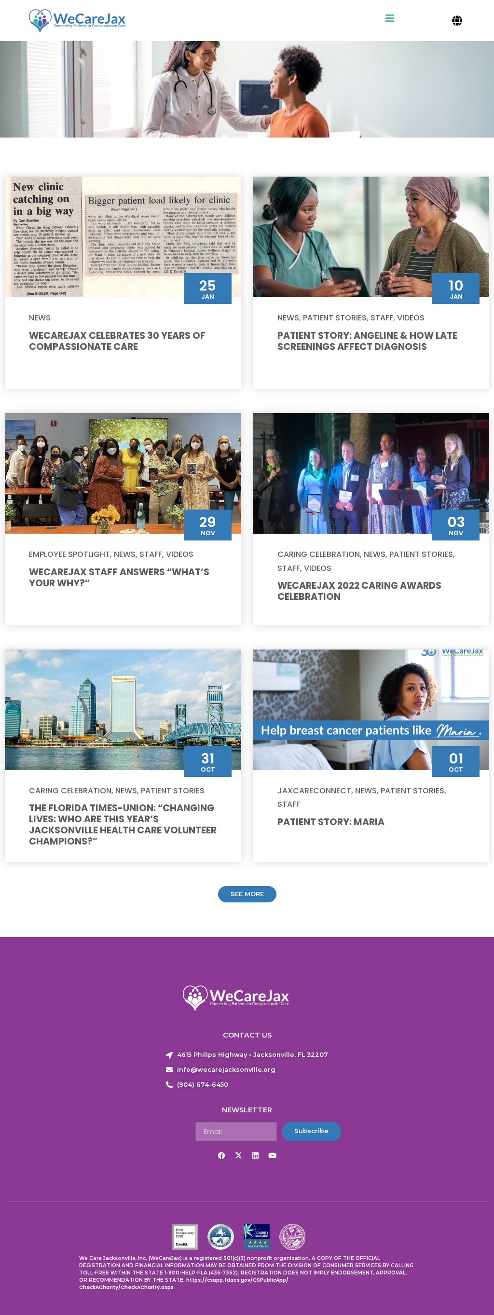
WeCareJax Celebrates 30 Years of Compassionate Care (117, 341)
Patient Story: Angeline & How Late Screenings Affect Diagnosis (367, 341)
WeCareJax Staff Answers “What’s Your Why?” (119, 578)
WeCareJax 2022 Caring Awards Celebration (359, 591)
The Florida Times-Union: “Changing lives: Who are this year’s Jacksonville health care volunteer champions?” (123, 825)
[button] (457, 20)
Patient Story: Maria (330, 822)
